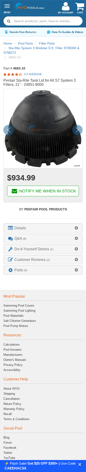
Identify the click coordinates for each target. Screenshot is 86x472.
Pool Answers (12, 349)
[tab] (43, 228)
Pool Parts (25, 43)
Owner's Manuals (14, 359)
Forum (7, 442)
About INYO (11, 388)
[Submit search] (9, 21)
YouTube (9, 458)
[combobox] (43, 21)
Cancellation (11, 398)
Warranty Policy (14, 409)
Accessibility (11, 370)
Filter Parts (47, 43)
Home (7, 43)
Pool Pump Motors (15, 326)
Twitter (7, 452)
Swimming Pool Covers (18, 305)
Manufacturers (12, 354)
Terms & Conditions (16, 419)
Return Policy (12, 404)
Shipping (9, 393)
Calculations (11, 344)
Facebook (10, 447)
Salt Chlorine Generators (19, 321)
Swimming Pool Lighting (19, 310)
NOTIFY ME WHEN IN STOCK (47, 191)
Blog (6, 437)
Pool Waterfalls (13, 315)
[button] (79, 464)
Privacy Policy (13, 365)
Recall (7, 414)
